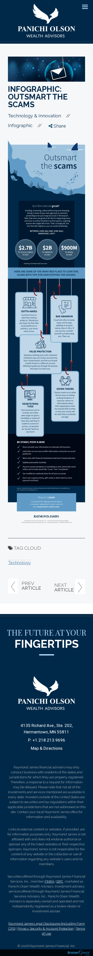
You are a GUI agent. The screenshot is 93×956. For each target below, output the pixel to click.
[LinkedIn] (55, 154)
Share (59, 126)
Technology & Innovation (34, 115)
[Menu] (82, 6)
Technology (19, 562)
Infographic (20, 125)
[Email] (55, 163)
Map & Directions (46, 748)
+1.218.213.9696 (48, 740)
